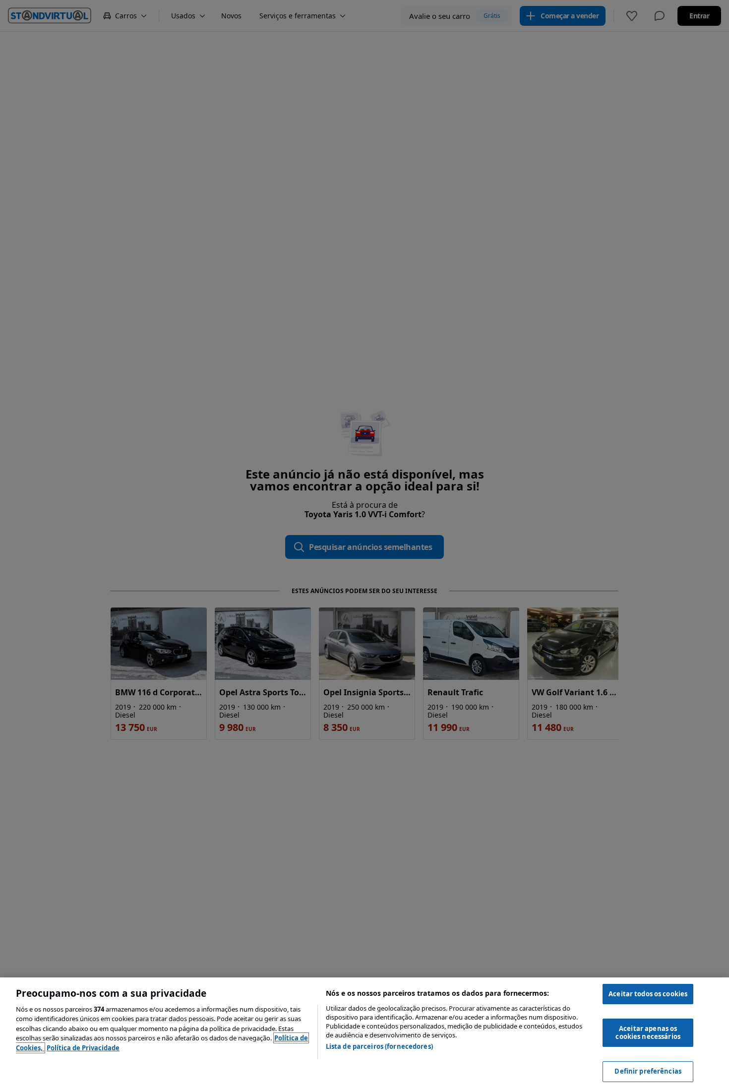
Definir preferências (647, 1071)
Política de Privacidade (83, 1047)
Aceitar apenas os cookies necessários (647, 1032)
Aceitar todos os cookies (647, 993)
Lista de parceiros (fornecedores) (379, 1046)
